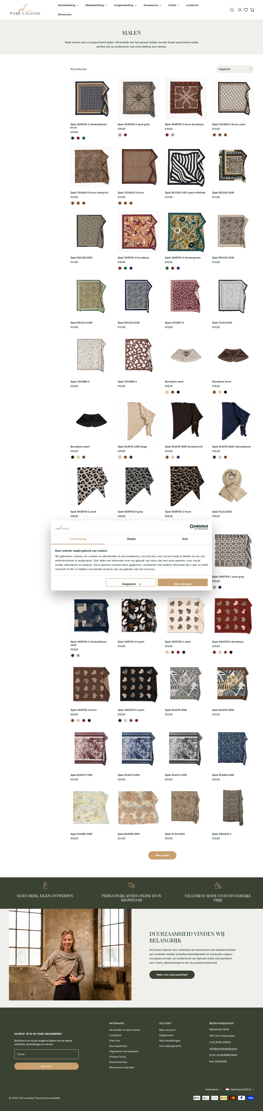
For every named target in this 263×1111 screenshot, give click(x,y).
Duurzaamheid (118, 1046)
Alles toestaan (183, 583)
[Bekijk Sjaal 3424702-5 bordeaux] (178, 652)
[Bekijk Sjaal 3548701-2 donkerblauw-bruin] (72, 138)
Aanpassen (129, 583)
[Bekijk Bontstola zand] (167, 392)
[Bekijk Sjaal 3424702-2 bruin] (173, 652)
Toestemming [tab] (77, 538)
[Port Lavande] (25, 9)
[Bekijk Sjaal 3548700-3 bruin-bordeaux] (125, 135)
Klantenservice (118, 1062)
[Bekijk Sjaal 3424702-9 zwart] (184, 652)
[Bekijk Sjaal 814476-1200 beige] (120, 457)
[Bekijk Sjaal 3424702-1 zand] (167, 652)
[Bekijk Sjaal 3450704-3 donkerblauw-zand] (220, 587)
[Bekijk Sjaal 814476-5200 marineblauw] (131, 457)
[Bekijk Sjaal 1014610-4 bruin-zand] (214, 135)
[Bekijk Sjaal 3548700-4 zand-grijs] (120, 135)
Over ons (114, 1040)
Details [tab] (131, 538)
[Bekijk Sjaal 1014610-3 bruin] (225, 135)
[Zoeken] (232, 10)
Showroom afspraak (121, 1067)
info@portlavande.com (223, 1048)
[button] (252, 10)
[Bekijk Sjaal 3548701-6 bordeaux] (78, 138)
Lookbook (115, 1035)
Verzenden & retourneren (124, 1030)
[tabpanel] (131, 955)
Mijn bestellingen (169, 1040)
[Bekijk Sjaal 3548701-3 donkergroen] (84, 138)
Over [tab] (185, 538)
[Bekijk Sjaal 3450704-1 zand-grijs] (214, 587)
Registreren (166, 1035)
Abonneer (46, 1066)
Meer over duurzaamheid (172, 974)
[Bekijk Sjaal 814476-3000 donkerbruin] (125, 457)
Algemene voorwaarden (123, 1051)
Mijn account (167, 1030)
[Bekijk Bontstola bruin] (173, 392)
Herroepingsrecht (170, 1046)
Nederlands (211, 1089)
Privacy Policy (117, 1056)
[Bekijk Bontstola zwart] (178, 392)
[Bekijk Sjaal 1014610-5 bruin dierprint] (220, 135)
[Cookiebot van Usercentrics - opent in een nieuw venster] (192, 527)
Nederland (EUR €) (241, 1089)
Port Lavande (26, 1098)
